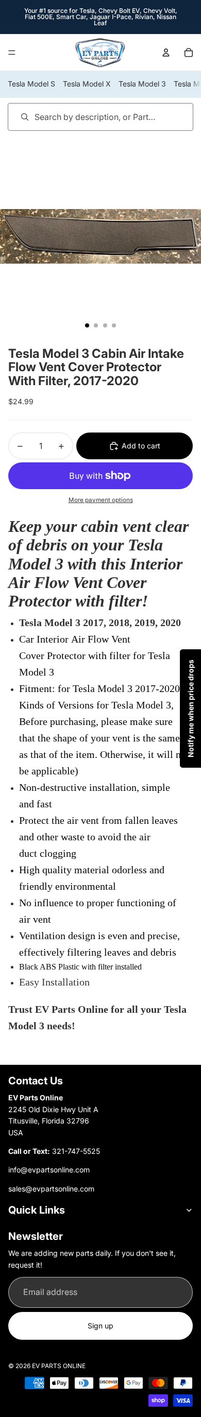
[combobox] (86, 116)
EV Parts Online (59, 1366)
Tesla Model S (31, 83)
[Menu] (12, 52)
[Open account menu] (166, 52)
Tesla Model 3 (142, 83)
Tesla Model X (87, 83)
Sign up (100, 1325)
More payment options (101, 500)
